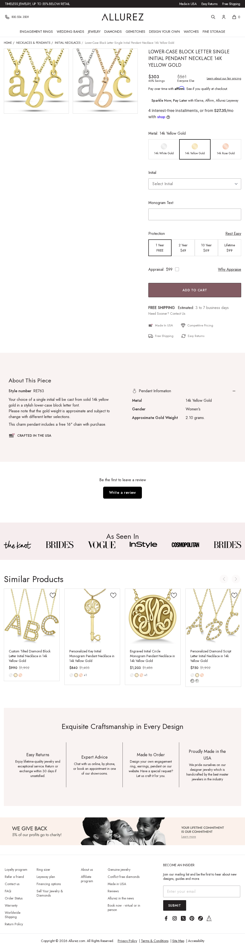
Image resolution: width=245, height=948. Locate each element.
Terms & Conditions (154, 940)
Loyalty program (16, 869)
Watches (191, 31)
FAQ (8, 891)
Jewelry (94, 31)
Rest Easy (233, 233)
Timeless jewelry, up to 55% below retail (37, 4)
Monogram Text (160, 202)
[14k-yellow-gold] (15, 675)
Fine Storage (214, 31)
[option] (164, 149)
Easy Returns (209, 3)
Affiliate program (87, 878)
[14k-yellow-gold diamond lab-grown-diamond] (197, 675)
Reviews (113, 891)
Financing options (49, 884)
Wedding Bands (70, 31)
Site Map (178, 940)
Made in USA (188, 3)
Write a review (122, 492)
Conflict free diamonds (123, 876)
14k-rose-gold (20, 675)
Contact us (12, 884)
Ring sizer (43, 869)
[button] (184, 391)
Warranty (11, 905)
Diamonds (113, 31)
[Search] (213, 17)
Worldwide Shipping (12, 914)
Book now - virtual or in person (124, 907)
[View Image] (17, 545)
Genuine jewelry (119, 869)
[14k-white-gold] (11, 675)
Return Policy (14, 924)
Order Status (13, 898)
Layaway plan (46, 876)
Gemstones (135, 31)
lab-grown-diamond (197, 681)
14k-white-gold (11, 675)
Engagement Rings (36, 31)
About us (87, 869)
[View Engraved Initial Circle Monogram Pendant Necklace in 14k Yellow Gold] (152, 616)
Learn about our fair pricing (224, 78)
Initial (152, 172)
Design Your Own (164, 31)
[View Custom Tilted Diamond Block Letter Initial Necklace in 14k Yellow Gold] (31, 616)
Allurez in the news (121, 898)
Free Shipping (231, 3)
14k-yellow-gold (15, 675)
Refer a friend (14, 876)
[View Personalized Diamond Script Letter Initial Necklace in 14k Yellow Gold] (213, 616)
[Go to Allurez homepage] (123, 17)
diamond (192, 681)
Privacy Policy (127, 940)
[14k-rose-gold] (20, 675)
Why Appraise (229, 269)
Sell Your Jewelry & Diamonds (50, 893)
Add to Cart (195, 290)
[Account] (223, 17)
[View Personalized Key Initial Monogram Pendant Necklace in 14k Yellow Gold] (92, 616)
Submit (174, 905)
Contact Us (177, 313)
